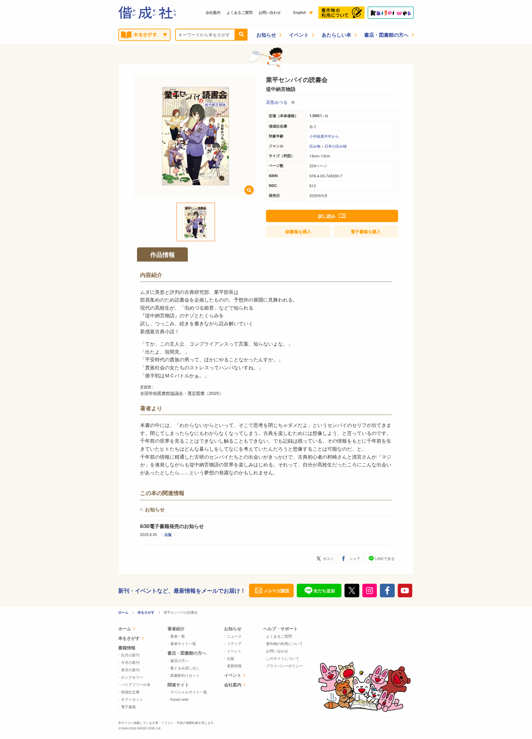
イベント (299, 34)
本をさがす (146, 612)
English (299, 12)
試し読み (327, 216)
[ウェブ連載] (391, 12)
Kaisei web (179, 699)
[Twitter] (352, 590)
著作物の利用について (284, 643)
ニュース (234, 636)
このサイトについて (282, 658)
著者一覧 (177, 636)
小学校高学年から (324, 136)
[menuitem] (134, 629)
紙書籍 (298, 231)
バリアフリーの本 (136, 684)
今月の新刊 (130, 662)
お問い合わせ (270, 12)
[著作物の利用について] (341, 12)
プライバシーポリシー (284, 665)
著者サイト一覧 (183, 643)
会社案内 (213, 12)
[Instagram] (369, 590)
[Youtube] (405, 590)
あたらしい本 (336, 34)
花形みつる (277, 102)
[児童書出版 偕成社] (147, 12)
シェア (354, 558)
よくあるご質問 (239, 12)
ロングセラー (132, 677)
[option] (195, 136)
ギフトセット (132, 699)
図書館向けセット (185, 675)
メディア (234, 643)
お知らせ (266, 34)
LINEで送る (385, 558)
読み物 (314, 145)
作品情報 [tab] (162, 254)
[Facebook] (387, 590)
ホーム (123, 612)
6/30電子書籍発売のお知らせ (172, 526)
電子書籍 (366, 231)
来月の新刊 (130, 669)
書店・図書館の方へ (386, 34)
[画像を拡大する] (249, 190)
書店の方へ (179, 660)
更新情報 (234, 665)
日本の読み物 (335, 145)
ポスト (328, 558)
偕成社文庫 (130, 691)
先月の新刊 (130, 654)
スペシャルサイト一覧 (188, 691)
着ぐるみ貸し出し (185, 667)
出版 (168, 534)
